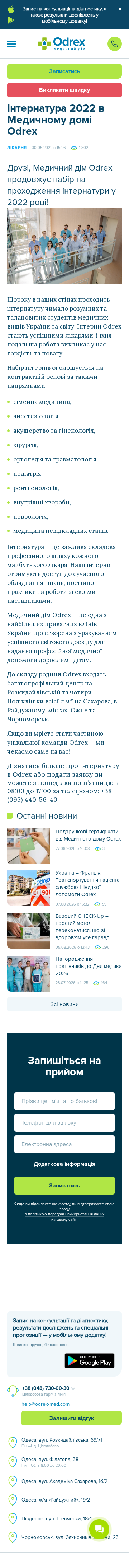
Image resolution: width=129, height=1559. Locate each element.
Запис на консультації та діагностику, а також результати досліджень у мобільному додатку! (64, 15)
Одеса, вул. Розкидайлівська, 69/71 (62, 1442)
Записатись (64, 71)
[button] (11, 44)
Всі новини (64, 1004)
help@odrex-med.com (46, 1404)
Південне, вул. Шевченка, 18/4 (57, 1519)
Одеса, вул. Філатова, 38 (50, 1462)
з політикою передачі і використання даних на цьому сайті (64, 1216)
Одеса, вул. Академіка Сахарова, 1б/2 (65, 1481)
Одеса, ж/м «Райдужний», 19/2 (56, 1500)
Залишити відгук (71, 1418)
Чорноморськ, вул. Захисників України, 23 (70, 1537)
